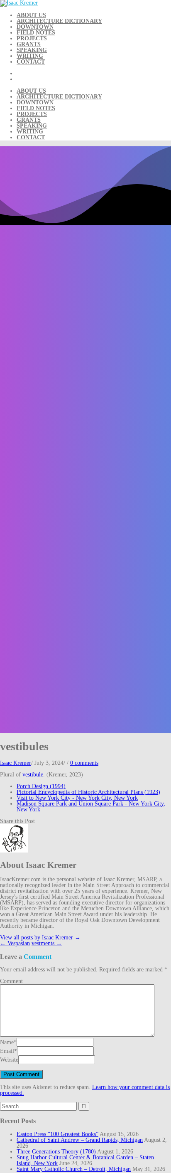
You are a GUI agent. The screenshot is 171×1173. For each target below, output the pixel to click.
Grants (29, 44)
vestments (47, 943)
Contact (31, 62)
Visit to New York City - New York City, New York (77, 798)
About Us (31, 15)
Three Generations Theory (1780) (56, 1151)
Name (7, 1042)
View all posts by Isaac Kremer (40, 937)
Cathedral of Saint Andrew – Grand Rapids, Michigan (80, 1140)
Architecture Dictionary (59, 21)
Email (7, 1051)
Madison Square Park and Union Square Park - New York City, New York (91, 807)
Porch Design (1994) (41, 786)
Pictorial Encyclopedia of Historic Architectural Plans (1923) (88, 792)
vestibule (32, 774)
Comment (11, 981)
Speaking (32, 50)
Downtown (35, 27)
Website (9, 1060)
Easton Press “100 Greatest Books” (57, 1134)
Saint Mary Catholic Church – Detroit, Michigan (74, 1169)
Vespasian (15, 943)
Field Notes (36, 33)
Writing (30, 56)
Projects (32, 38)
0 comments (84, 763)
